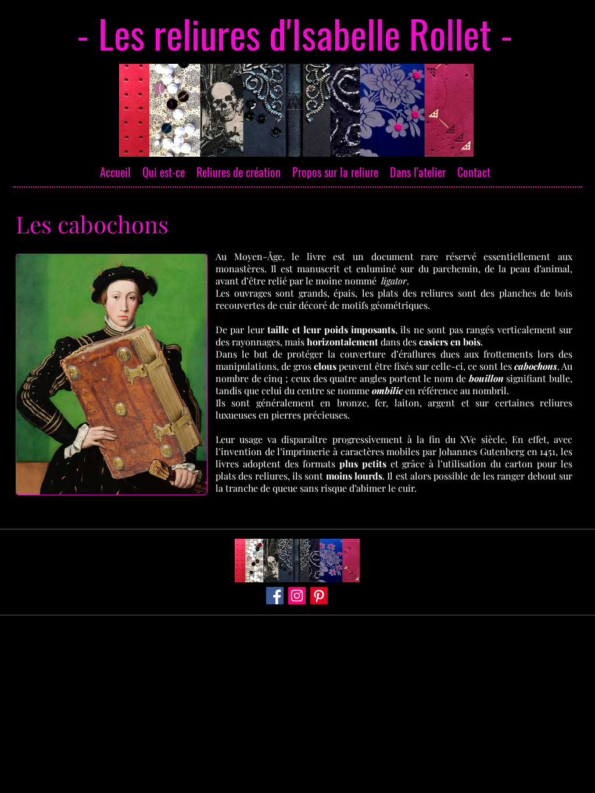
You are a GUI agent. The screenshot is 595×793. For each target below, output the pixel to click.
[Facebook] (275, 595)
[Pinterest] (319, 595)
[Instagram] (297, 595)
